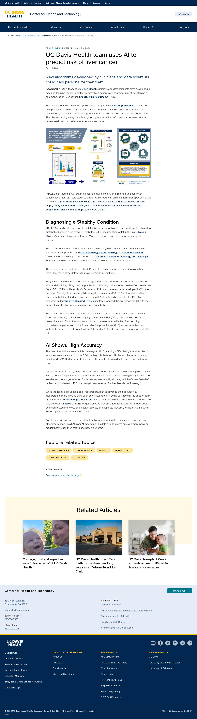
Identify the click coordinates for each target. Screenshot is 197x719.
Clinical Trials (107, 674)
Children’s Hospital (14, 658)
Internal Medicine (106, 256)
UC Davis (153, 656)
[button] (19, 27)
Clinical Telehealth (18, 27)
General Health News (59, 450)
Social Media (59, 668)
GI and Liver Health (57, 48)
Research (84, 27)
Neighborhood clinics (16, 670)
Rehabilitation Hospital (16, 664)
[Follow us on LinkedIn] (166, 643)
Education (55, 27)
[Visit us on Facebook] (159, 643)
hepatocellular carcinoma (93, 97)
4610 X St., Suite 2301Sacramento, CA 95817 (16, 602)
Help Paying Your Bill (111, 685)
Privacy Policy (69, 710)
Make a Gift (179, 591)
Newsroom (183, 27)
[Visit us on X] (174, 643)
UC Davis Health (12, 2)
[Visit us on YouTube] (153, 643)
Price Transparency (110, 691)
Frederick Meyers (133, 252)
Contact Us (149, 27)
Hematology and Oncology (132, 256)
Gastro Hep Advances (122, 105)
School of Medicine (32, 2)
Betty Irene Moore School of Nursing (62, 2)
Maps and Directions (63, 674)
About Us (116, 27)
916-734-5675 (11, 619)
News (85, 2)
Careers (96, 2)
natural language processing (76, 399)
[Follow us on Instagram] (181, 643)
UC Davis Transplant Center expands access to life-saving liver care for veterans (149, 563)
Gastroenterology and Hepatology (97, 252)
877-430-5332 (12, 628)
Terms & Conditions (53, 710)
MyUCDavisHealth (110, 656)
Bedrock (67, 403)
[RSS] (188, 643)
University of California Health (164, 662)
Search (185, 14)
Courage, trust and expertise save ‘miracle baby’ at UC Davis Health (45, 563)
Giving (107, 2)
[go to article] (46, 537)
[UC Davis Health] (15, 643)
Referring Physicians (111, 679)
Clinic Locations (109, 668)
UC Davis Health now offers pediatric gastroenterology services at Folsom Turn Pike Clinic (96, 565)
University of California (160, 668)
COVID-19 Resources (111, 697)
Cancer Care (79, 457)
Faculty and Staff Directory (114, 622)
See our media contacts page (62, 475)
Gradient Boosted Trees (78, 301)
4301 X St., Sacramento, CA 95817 (177, 710)
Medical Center (12, 652)
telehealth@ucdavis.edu (17, 610)
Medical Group (12, 687)
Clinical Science (122, 450)
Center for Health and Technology (37, 35)
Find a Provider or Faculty (114, 662)
